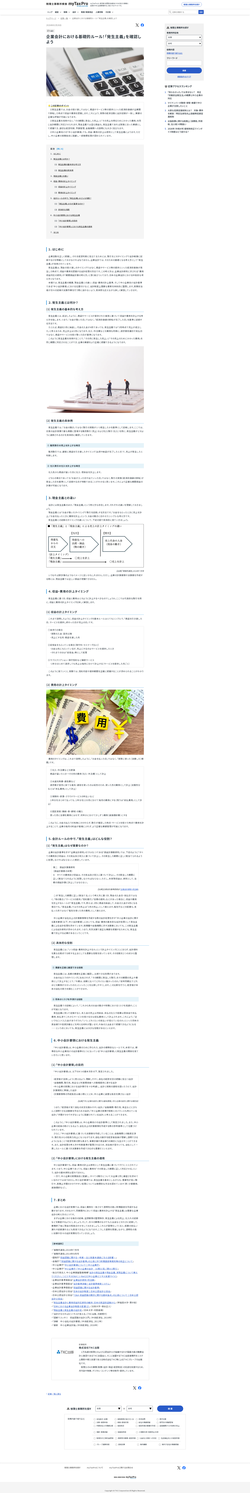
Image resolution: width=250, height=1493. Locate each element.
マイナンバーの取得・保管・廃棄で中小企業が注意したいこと (185, 104)
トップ (50, 12)
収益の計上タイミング (67, 186)
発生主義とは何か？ (61, 159)
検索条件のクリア (184, 76)
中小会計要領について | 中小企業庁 (82, 1264)
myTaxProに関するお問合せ (121, 1467)
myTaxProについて (95, 1467)
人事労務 (99, 12)
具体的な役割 (64, 209)
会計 (74, 12)
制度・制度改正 (87, 12)
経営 (57, 12)
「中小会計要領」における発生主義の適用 (75, 226)
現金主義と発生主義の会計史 (68, 1310)
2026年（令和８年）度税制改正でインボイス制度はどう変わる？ (185, 130)
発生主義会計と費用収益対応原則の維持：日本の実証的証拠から (84, 1302)
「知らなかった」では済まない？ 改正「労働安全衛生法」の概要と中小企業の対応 (185, 95)
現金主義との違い (60, 176)
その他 (108, 12)
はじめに (57, 153)
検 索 (170, 1408)
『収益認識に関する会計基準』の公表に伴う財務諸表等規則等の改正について (96, 1261)
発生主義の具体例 (65, 170)
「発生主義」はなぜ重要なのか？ (71, 203)
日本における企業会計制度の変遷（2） (71, 1306)
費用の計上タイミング (67, 192)
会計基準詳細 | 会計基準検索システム (91, 1283)
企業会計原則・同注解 (129, 889)
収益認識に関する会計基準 (86, 1287)
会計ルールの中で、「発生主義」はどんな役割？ (72, 198)
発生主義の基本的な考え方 (69, 164)
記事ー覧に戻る (54, 1393)
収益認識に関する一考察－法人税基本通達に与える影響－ (88, 1257)
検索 (201, 12)
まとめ (56, 232)
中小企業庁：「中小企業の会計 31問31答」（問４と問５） (91, 1268)
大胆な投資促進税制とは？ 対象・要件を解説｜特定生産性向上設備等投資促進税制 (185, 113)
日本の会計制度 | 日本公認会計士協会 (91, 1291)
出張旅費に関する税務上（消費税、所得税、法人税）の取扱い (185, 122)
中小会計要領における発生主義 (66, 215)
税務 (66, 12)
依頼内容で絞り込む (175, 53)
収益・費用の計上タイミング (64, 181)
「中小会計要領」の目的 (67, 220)
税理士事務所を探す (192, 4)
